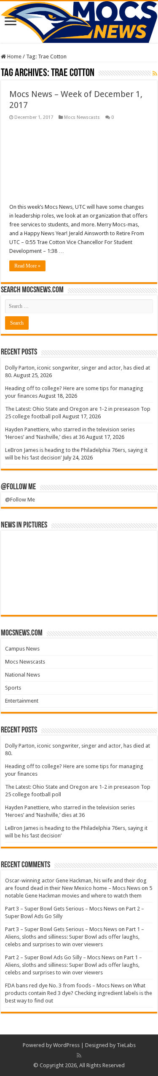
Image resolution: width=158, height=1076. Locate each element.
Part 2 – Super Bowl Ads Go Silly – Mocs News (60, 957)
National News (22, 675)
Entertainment (21, 701)
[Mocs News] (79, 22)
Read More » (27, 266)
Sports (13, 688)
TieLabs (126, 1045)
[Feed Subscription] (155, 73)
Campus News (22, 649)
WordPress (66, 1045)
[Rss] (79, 1055)
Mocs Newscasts (82, 117)
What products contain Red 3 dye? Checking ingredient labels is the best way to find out (78, 993)
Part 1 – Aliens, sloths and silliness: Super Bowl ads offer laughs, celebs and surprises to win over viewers (74, 936)
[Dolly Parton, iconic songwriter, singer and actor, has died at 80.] (23, 547)
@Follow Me (18, 487)
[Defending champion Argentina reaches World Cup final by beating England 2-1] (134, 598)
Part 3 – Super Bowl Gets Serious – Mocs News (61, 908)
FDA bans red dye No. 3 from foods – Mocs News (64, 985)
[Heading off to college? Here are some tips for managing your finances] (61, 547)
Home (13, 56)
